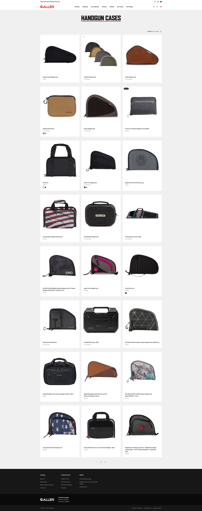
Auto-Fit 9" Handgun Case (90, 183)
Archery (104, 7)
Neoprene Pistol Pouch (48, 129)
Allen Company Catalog (85, 479)
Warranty (63, 488)
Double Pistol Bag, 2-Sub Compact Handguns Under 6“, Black (58, 394)
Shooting (85, 7)
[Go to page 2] (105, 462)
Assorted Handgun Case (90, 77)
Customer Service (65, 482)
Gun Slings (129, 7)
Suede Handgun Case (130, 77)
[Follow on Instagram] (158, 2)
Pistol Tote (45, 183)
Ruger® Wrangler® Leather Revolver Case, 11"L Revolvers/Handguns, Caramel (95, 395)
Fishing (112, 7)
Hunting (77, 7)
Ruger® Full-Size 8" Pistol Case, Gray (134, 183)
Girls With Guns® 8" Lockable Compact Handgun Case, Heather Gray (142, 342)
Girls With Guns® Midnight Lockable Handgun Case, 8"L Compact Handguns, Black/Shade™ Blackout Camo (59, 289)
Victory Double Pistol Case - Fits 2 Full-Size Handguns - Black (99, 448)
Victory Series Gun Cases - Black (133, 237)
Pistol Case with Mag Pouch (50, 342)
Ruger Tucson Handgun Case (91, 288)
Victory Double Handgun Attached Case (53, 237)
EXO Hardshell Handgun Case (91, 237)
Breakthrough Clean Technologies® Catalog (88, 483)
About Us (42, 479)
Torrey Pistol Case (129, 288)
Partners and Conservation (47, 485)
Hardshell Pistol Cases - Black (91, 342)
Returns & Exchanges (66, 485)
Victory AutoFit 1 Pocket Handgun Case (52, 448)
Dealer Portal (43, 482)
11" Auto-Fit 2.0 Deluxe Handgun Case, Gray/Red (137, 129)
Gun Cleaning (95, 7)
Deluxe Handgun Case (89, 129)
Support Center (65, 479)
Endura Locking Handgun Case (50, 77)
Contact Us (43, 488)
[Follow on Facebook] (155, 2)
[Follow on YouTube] (161, 2)
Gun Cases (120, 7)
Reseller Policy (83, 487)
